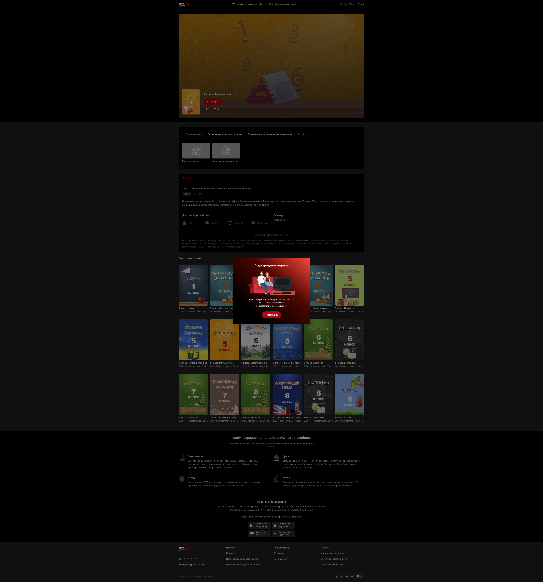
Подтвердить (271, 315)
